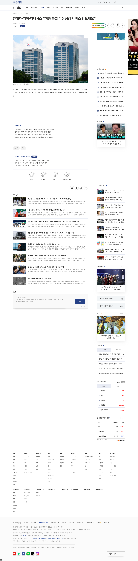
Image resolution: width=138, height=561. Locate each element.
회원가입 (105, 2)
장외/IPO (15, 466)
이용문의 (71, 522)
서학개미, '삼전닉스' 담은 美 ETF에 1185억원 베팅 (114, 101)
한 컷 (25, 502)
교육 (100, 460)
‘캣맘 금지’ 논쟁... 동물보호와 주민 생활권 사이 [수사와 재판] (47, 256)
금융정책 (26, 456)
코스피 (104, 386)
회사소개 (26, 522)
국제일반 (73, 460)
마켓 (14, 453)
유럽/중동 (73, 472)
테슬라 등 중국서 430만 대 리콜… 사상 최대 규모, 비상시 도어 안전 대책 (51, 233)
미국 (72, 463)
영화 (14, 499)
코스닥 (118, 386)
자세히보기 (34, 156)
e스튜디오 (38, 492)
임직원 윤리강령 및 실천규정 (55, 538)
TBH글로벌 (104, 400)
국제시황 (15, 481)
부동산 (38, 453)
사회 (100, 453)
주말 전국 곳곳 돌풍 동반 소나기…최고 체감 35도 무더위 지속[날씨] (49, 199)
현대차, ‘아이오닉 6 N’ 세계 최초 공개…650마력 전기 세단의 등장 (33, 132)
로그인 (99, 2)
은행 (25, 460)
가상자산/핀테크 (28, 472)
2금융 (25, 466)
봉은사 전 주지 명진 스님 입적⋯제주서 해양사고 (113, 92)
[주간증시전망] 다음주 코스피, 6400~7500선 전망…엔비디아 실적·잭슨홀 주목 (53, 221)
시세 (14, 463)
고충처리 (64, 522)
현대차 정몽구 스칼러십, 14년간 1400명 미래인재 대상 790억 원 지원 (34, 129)
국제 (72, 453)
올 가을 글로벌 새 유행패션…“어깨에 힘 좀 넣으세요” (44, 244)
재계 (27, 7)
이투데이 (15, 13)
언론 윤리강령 (36, 538)
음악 (14, 502)
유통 (62, 7)
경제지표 (62, 460)
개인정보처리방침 (43, 522)
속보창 (110, 2)
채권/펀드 (15, 475)
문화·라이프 (16, 489)
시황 (14, 460)
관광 (14, 492)
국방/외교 (87, 463)
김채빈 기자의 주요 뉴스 (22, 157)
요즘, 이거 (26, 495)
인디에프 (103, 390)
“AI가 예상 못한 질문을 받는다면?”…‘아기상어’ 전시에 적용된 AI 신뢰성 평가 (114, 200)
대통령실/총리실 (89, 456)
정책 (37, 463)
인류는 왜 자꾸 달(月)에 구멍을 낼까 (39, 279)
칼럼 (111, 472)
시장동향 (38, 456)
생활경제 (62, 463)
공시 (14, 456)
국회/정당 (87, 460)
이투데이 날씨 (86, 489)
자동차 (42, 7)
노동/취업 (101, 466)
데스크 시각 (113, 466)
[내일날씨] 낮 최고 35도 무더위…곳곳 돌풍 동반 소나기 (115, 82)
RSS (123, 2)
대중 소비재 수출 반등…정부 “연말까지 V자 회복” (29, 166)
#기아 (23, 148)
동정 (100, 475)
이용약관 (33, 522)
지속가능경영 (98, 489)
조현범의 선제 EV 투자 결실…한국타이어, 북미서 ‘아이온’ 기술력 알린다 (114, 222)
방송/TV (15, 495)
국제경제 (73, 456)
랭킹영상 (38, 495)
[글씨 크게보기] (123, 25)
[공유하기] (109, 25)
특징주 (104, 350)
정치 (86, 453)
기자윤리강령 (43, 538)
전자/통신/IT (34, 7)
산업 (19, 7)
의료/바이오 (69, 7)
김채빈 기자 (16, 26)
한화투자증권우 (104, 410)
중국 (72, 466)
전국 (100, 469)
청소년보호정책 (55, 522)
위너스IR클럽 (74, 489)
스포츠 (14, 508)
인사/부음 (101, 472)
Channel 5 (63, 489)
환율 (14, 478)
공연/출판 (15, 505)
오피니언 (112, 453)
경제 (61, 453)
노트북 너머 (113, 475)
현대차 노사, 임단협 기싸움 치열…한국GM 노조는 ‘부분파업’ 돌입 (33, 134)
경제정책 (62, 456)
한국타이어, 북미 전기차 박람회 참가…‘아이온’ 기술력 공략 (31, 163)
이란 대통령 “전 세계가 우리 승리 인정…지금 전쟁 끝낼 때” (46, 210)
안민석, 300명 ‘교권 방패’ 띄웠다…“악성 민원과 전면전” (115, 87)
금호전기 (103, 395)
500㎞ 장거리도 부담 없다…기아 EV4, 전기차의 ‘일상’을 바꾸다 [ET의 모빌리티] (114, 252)
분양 (37, 466)
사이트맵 (106, 522)
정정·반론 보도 (80, 522)
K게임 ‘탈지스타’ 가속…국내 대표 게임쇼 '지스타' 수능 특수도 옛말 (118, 106)
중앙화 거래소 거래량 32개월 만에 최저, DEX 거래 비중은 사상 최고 (34, 137)
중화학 (48, 7)
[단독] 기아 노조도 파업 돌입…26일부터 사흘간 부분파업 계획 (32, 160)
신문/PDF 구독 (116, 2)
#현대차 (16, 148)
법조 (100, 456)
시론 (111, 463)
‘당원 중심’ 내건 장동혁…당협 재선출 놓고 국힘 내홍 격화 (46, 267)
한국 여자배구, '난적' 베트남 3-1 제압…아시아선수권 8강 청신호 (118, 115)
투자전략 (118, 350)
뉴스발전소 (27, 489)
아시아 (72, 469)
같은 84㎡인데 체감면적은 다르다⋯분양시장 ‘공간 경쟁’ (115, 111)
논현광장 (112, 460)
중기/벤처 (77, 7)
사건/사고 (101, 463)
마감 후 (112, 469)
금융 (25, 453)
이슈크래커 (27, 492)
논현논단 (112, 456)
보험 (25, 463)
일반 (83, 7)
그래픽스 (26, 499)
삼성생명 (103, 405)
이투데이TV (39, 489)
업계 (37, 460)
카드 (25, 469)
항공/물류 (55, 7)
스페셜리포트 (51, 489)
